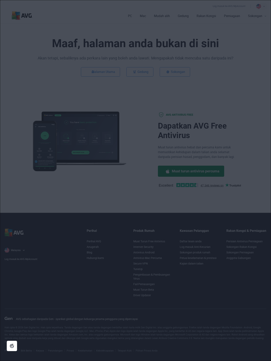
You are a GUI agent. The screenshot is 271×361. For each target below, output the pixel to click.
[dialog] (135, 180)
